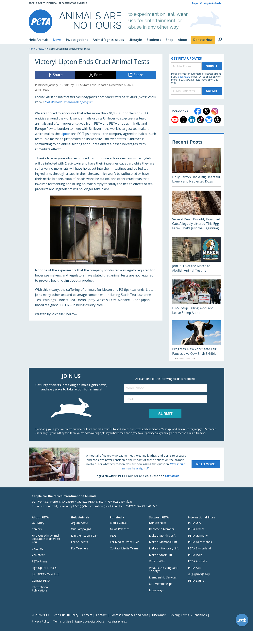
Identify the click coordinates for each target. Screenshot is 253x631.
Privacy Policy (40, 621)
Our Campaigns (81, 529)
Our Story (38, 523)
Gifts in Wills (157, 561)
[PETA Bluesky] (208, 119)
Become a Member (161, 529)
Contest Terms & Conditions (129, 615)
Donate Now (157, 523)
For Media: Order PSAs (124, 542)
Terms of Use (62, 621)
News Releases (119, 529)
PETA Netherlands (200, 542)
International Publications (40, 588)
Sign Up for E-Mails (44, 568)
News (41, 48)
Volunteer (38, 555)
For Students (79, 542)
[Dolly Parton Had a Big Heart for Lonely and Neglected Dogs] (196, 167)
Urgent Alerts (79, 523)
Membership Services (163, 577)
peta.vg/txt (184, 76)
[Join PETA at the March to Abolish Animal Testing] (196, 256)
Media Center (118, 523)
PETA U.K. (194, 523)
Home (32, 48)
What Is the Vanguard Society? (163, 569)
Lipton (65, 134)
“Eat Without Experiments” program (68, 102)
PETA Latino (196, 580)
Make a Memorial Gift (163, 542)
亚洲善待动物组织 (199, 574)
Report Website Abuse (89, 621)
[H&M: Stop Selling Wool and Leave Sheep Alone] (196, 297)
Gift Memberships (160, 584)
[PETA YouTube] (174, 119)
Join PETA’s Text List (45, 574)
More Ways (156, 590)
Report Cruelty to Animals (206, 3)
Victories (37, 548)
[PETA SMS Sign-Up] (183, 119)
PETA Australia (197, 561)
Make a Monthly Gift (162, 535)
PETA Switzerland (199, 548)
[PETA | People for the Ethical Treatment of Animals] (40, 21)
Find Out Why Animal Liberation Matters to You (46, 539)
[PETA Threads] (217, 119)
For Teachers (79, 548)
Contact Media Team (124, 548)
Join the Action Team (84, 535)
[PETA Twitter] (206, 111)
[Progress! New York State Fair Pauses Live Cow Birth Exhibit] (196, 340)
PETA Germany (198, 535)
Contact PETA (41, 580)
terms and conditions (147, 429)
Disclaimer (158, 615)
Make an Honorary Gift (164, 548)
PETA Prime (39, 561)
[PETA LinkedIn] (191, 119)
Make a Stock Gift (160, 555)
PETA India (195, 555)
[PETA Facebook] (197, 111)
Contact (101, 615)
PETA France (196, 529)
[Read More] (126, 464)
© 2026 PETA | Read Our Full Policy (55, 615)
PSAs (113, 535)
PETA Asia (194, 568)
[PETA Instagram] (214, 111)
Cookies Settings (117, 621)
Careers (37, 529)
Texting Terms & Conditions (188, 615)
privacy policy (153, 433)
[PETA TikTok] (200, 119)
